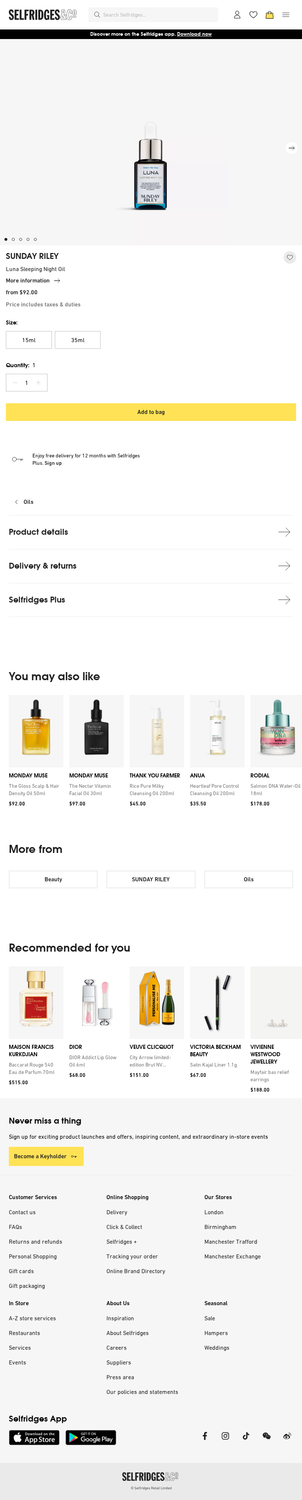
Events (17, 1362)
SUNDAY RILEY (32, 256)
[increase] (38, 383)
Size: (12, 322)
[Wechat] (267, 1440)
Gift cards (21, 1271)
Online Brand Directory (135, 1271)
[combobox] (159, 14)
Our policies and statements (142, 1391)
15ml (28, 340)
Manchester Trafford (230, 1241)
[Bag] (269, 14)
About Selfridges (127, 1332)
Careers (116, 1347)
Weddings (216, 1347)
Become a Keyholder (40, 1156)
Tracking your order (132, 1256)
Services (20, 1347)
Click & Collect (124, 1226)
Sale (209, 1318)
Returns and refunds (35, 1241)
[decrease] (15, 383)
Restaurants (24, 1332)
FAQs (15, 1226)
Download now (194, 34)
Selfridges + (121, 1241)
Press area (120, 1377)
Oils (29, 501)
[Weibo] (287, 1440)
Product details (38, 532)
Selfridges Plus (37, 599)
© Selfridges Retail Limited (151, 1488)
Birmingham (220, 1226)
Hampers (216, 1332)
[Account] (237, 14)
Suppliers (118, 1362)
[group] (151, 757)
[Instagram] (225, 1440)
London (214, 1212)
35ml (77, 340)
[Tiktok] (246, 1440)
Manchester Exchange (232, 1256)
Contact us (22, 1212)
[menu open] (285, 14)
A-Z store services (32, 1318)
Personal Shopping (33, 1256)
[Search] (97, 14)
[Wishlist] (253, 14)
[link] (34, 789)
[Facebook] (205, 1440)
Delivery (116, 1212)
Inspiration (120, 1318)
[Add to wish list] (290, 257)
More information (28, 280)
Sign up (53, 463)
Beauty (53, 879)
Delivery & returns (43, 566)
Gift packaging (27, 1285)
